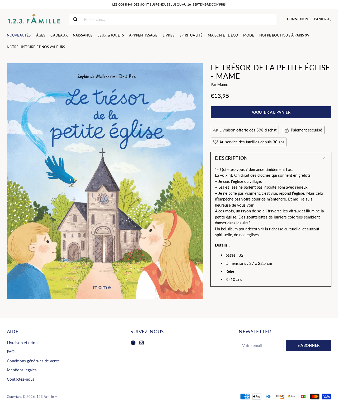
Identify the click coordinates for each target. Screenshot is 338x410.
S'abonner (309, 345)
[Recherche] (75, 19)
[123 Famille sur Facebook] (133, 344)
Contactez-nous (20, 379)
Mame (222, 84)
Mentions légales (22, 369)
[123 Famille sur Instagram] (141, 344)
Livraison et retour (23, 342)
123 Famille (45, 396)
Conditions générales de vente (33, 360)
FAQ (11, 351)
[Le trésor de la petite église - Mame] (105, 181)
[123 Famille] (34, 19)
